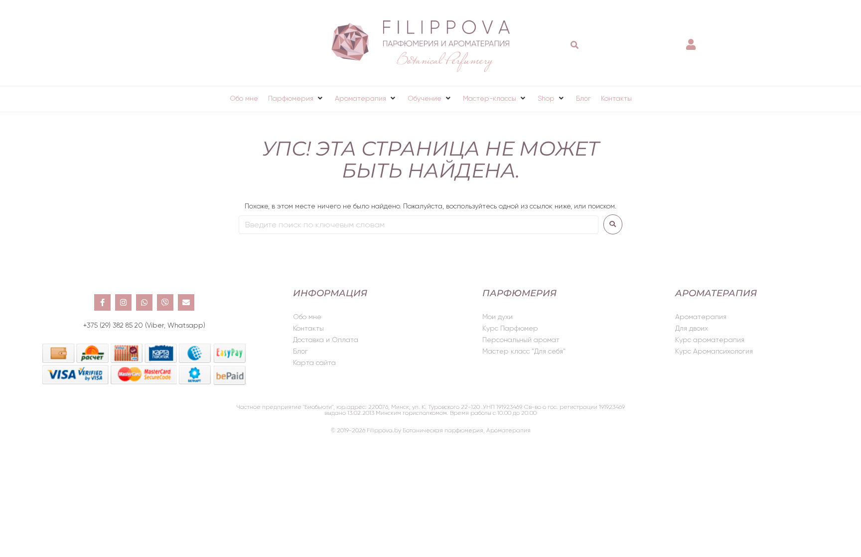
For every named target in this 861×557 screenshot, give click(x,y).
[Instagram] (123, 302)
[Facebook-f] (102, 302)
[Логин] (692, 39)
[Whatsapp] (144, 302)
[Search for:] (418, 224)
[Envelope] (186, 302)
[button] (296, 98)
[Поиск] (575, 45)
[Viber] (165, 302)
